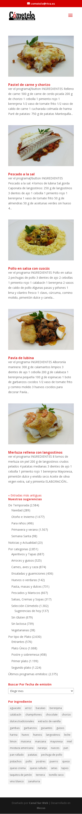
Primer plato (19, 661)
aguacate (15, 708)
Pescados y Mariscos (25, 593)
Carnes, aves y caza (24, 567)
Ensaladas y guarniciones (28, 573)
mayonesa (56, 741)
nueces (55, 748)
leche (67, 735)
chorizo (66, 714)
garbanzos (30, 728)
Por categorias (18, 549)
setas (54, 768)
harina (13, 735)
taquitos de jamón (21, 775)
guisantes (46, 728)
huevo (25, 735)
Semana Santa (21, 536)
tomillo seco (56, 775)
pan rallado (17, 754)
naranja (42, 748)
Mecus (41, 808)
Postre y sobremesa (25, 654)
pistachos (15, 761)
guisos (60, 728)
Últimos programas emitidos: (28, 674)
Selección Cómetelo (24, 606)
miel (69, 741)
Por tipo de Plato (19, 637)
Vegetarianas (20, 630)
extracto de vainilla (49, 721)
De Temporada (18, 505)
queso (66, 761)
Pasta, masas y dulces (26, 586)
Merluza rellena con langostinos (35, 452)
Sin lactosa (18, 624)
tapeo (65, 768)
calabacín (15, 714)
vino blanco (17, 781)
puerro (54, 761)
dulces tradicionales (22, 721)
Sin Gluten (18, 617)
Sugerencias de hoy (28, 611)
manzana (40, 741)
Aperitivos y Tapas (23, 554)
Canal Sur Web (38, 803)
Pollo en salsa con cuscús (29, 268)
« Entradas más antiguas (25, 495)
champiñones (33, 714)
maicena (26, 741)
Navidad (16, 510)
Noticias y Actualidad (22, 543)
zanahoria (34, 781)
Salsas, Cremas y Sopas (27, 599)
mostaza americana (21, 748)
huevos (37, 735)
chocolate (52, 714)
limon (13, 741)
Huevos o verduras (24, 580)
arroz (28, 708)
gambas (15, 728)
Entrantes (17, 642)
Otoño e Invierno (22, 517)
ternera (40, 775)
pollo (29, 761)
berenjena (56, 708)
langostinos (53, 735)
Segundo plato (21, 668)
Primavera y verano (24, 530)
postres (40, 761)
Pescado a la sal (21, 174)
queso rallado (38, 768)
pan (65, 748)
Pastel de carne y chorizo (29, 84)
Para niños (18, 523)
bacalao (40, 708)
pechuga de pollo (51, 754)
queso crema (18, 768)
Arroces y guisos (22, 560)
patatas (32, 754)
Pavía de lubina (21, 358)
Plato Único (19, 648)
